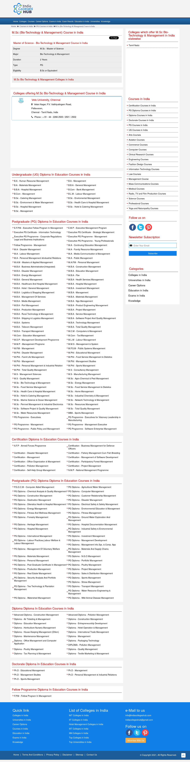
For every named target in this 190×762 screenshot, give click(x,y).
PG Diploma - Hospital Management (31, 528)
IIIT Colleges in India (78, 728)
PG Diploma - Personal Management (31, 560)
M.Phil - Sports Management (81, 365)
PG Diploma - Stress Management (84, 581)
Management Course (139, 178)
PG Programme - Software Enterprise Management (92, 428)
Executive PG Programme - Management (87, 236)
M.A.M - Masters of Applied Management (33, 262)
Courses (31, 21)
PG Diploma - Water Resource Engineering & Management (89, 592)
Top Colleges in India (79, 737)
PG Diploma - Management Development (87, 540)
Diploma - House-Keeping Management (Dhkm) (36, 631)
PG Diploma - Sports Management (84, 577)
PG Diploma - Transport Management (86, 586)
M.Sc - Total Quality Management (84, 408)
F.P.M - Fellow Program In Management (32, 695)
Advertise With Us (135, 740)
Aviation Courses (137, 139)
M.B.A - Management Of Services (30, 296)
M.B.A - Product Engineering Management (88, 305)
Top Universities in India (80, 741)
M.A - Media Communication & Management (89, 253)
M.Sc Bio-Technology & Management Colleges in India (44, 79)
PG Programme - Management (28, 424)
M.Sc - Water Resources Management (32, 412)
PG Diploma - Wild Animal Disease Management (91, 597)
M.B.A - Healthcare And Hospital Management (35, 283)
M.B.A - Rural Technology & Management (33, 313)
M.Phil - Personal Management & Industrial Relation (38, 365)
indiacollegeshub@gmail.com (139, 719)
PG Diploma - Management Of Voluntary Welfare (37, 548)
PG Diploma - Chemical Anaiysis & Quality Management (40, 491)
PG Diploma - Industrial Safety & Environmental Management (90, 530)
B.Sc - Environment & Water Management (33, 202)
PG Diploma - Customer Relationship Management (92, 495)
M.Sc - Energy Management (81, 382)
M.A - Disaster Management (27, 249)
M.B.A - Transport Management (29, 331)
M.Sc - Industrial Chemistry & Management (88, 395)
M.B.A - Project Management (81, 309)
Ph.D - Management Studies (27, 674)
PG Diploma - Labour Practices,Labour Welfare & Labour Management (37, 542)
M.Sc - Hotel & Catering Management (31, 395)
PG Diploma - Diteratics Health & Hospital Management (40, 504)
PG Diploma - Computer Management (86, 491)
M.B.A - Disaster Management (28, 270)
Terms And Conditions (32, 754)
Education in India (82, 21)
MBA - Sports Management (81, 412)
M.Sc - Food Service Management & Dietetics (89, 387)
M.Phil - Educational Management (84, 352)
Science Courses (137, 198)
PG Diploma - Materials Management (31, 556)
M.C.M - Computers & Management (85, 331)
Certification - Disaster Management (31, 452)
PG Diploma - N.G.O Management (84, 556)
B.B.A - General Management (82, 185)
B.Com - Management (24, 193)
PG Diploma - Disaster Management (85, 499)
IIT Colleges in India (78, 719)
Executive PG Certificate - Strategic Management (91, 232)
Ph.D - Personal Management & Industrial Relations (92, 674)
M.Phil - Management (24, 361)
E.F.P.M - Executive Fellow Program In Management (38, 227)
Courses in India (26, 26)
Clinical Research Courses (141, 154)
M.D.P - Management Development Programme (36, 339)
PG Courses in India (44, 26)
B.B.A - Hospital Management (28, 189)
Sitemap (79, 754)
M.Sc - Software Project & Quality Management (36, 408)
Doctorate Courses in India (141, 120)
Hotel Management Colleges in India (86, 724)
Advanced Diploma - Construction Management (36, 614)
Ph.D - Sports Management (27, 678)
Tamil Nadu (134, 45)
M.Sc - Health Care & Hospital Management (34, 391)
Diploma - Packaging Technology (83, 640)
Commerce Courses (138, 144)
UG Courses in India (138, 129)
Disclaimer (67, 754)
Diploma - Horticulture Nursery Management (35, 627)
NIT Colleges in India (79, 715)
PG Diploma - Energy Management (30, 508)
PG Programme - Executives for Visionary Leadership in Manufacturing (94, 419)
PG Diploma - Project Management (84, 569)
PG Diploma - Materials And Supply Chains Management (88, 550)
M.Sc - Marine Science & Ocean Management (35, 399)
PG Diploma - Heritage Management (31, 524)
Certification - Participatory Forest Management (90, 461)
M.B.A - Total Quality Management (84, 326)
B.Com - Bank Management (81, 189)
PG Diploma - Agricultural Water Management (89, 487)
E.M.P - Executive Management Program (87, 227)
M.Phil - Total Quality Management (30, 369)
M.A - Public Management (80, 257)
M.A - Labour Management (26, 253)
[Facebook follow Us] (132, 227)
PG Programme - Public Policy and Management (37, 428)
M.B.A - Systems (22, 322)
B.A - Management (77, 180)
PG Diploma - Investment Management (86, 535)
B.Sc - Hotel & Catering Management (85, 206)
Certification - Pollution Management (31, 465)
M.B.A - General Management (28, 279)
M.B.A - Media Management (27, 300)
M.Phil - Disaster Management (28, 352)
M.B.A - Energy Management (27, 275)
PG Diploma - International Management (33, 535)
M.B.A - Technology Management (84, 322)
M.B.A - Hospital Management (82, 283)
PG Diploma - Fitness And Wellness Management (37, 512)
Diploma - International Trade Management (88, 631)
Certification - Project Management (84, 465)
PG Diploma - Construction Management (33, 495)
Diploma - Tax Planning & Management (32, 653)
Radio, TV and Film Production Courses (147, 193)
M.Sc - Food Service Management (30, 387)
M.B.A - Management (78, 292)
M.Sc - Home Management (81, 391)
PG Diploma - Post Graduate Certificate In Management (40, 564)
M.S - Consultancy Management (83, 369)
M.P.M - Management (24, 348)
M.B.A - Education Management (83, 270)
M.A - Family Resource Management (85, 249)
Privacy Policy (52, 754)
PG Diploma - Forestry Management (31, 517)
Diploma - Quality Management (83, 649)
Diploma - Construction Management (85, 619)
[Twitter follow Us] (140, 227)
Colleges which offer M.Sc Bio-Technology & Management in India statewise (151, 35)
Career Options (42, 21)
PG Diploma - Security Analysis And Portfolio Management (35, 579)
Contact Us (92, 754)
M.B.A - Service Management (82, 313)
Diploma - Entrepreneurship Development (87, 623)
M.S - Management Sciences (27, 374)
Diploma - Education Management (30, 623)
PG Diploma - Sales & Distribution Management (90, 573)
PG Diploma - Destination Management (32, 499)
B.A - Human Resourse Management (31, 180)
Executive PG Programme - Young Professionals (91, 240)
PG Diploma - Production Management (32, 569)
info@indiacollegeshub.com (138, 715)
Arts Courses (135, 134)
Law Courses (135, 174)
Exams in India (55, 21)
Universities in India (139, 280)
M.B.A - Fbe (74, 275)
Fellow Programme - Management (30, 245)
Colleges (23, 21)
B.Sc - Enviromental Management (84, 198)
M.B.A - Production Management (29, 309)
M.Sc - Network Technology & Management (88, 399)
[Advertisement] (67, 146)
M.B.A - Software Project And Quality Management (92, 318)
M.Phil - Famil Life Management (29, 356)
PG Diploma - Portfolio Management (85, 560)
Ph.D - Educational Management (29, 670)
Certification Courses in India (142, 105)
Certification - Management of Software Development (93, 457)
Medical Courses (136, 188)
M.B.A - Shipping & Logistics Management (34, 318)
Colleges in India (137, 275)
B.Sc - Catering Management (27, 198)
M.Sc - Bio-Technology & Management (32, 382)
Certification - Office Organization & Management (37, 461)
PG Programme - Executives (27, 417)
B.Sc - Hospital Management (27, 206)
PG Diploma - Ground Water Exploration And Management (89, 519)
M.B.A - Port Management (26, 305)
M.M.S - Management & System (83, 344)
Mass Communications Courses (144, 183)
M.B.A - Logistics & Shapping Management (34, 292)
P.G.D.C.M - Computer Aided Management (34, 487)
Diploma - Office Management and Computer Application (35, 642)
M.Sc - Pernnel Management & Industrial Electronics (38, 404)
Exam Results (67, 21)
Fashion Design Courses (140, 164)
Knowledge (105, 21)
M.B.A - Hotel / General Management (31, 288)
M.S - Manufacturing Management (84, 374)
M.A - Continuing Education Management (87, 245)
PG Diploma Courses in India (142, 110)
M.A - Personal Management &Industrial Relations (37, 257)
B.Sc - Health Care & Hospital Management (88, 202)
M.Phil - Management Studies (82, 361)
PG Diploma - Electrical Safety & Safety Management (93, 504)
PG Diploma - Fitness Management (84, 512)
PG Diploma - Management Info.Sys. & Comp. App (92, 544)
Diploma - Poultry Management (28, 649)
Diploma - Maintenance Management (31, 636)
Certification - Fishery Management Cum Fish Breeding (94, 452)
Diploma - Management (79, 636)
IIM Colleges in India (78, 733)
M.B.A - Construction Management (84, 266)
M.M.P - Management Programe (29, 344)
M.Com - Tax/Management (81, 335)
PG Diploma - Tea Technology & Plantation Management (34, 588)
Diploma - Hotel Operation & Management (88, 627)
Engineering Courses (138, 159)
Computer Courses (138, 149)
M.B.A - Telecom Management (28, 326)
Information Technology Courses (144, 169)
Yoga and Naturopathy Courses (143, 208)
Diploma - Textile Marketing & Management (88, 653)
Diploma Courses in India (140, 115)
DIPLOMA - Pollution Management (84, 644)
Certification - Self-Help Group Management (34, 470)
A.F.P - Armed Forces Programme (30, 445)
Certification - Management (27, 457)
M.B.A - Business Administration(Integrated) (34, 266)
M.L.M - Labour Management (82, 339)
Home (15, 21)
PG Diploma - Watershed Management (32, 597)
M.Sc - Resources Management (83, 404)
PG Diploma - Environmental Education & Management (94, 508)
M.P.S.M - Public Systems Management (86, 348)
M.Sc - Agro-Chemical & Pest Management (88, 378)
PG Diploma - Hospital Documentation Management (92, 524)
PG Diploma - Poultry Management (84, 564)
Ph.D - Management (77, 670)
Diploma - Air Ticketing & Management (32, 619)
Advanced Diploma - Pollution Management (88, 614)
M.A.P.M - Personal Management (83, 262)
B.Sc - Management (23, 210)
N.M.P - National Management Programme (88, 470)
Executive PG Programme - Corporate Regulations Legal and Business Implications (38, 238)
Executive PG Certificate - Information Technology (37, 232)
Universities (95, 21)
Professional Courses (139, 203)
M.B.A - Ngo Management (80, 300)
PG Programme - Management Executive (87, 424)
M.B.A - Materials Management (83, 296)
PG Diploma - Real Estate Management (32, 573)
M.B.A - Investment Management (83, 288)
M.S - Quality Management (26, 378)
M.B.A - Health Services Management (86, 279)
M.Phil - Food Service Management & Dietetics (90, 356)
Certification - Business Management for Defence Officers (91, 447)
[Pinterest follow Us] (148, 227)
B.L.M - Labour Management (81, 193)
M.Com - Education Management (29, 335)
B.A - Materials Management (27, 185)
